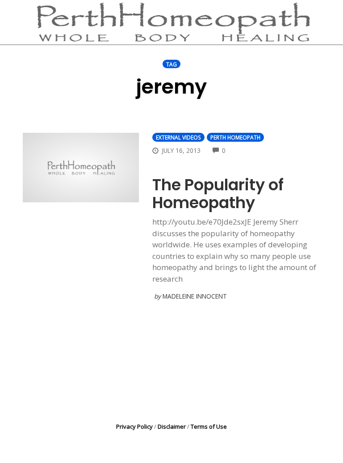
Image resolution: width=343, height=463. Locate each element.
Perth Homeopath (235, 137)
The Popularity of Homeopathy (218, 193)
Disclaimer (172, 426)
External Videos (178, 137)
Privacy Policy (134, 426)
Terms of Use (209, 426)
